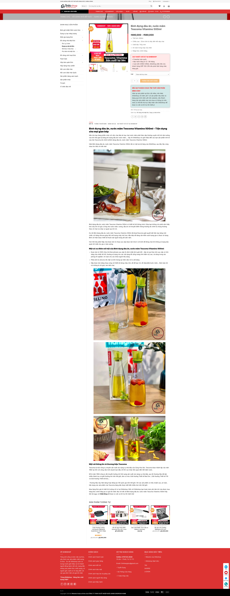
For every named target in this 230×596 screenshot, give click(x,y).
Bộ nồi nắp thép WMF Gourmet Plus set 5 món (119, 528)
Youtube (226, 574)
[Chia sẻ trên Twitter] (135, 116)
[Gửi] (151, 6)
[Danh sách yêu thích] (159, 6)
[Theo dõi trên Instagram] (65, 584)
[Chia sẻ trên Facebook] (132, 116)
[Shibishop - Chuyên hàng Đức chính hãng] (69, 6)
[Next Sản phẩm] (164, 16)
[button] (157, 1)
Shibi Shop (104, 494)
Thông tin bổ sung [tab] (100, 123)
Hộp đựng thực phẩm (67, 66)
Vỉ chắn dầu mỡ (65, 86)
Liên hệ (135, 11)
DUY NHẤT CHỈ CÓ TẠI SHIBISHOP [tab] (127, 123)
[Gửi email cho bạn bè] (138, 116)
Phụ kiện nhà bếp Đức (68, 51)
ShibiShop (136, 137)
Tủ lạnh (62, 83)
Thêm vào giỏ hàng (150, 81)
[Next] (125, 43)
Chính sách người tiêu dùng (97, 578)
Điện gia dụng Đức (66, 37)
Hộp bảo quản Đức (66, 62)
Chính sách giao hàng (95, 561)
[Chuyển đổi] (82, 30)
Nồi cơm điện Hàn (66, 69)
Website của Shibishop (153, 557)
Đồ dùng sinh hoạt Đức (68, 55)
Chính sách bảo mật (95, 569)
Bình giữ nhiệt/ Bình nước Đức (70, 30)
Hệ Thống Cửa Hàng (124, 572)
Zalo (226, 569)
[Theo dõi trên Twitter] (68, 584)
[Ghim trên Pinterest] (142, 116)
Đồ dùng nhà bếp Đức (82, 17)
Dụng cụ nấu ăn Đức (103, 17)
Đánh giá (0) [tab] (112, 123)
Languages (166, 1)
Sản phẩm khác (65, 80)
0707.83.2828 (127, 557)
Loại (132, 74)
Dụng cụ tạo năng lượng (68, 33)
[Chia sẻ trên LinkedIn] (145, 116)
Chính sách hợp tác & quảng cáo (99, 574)
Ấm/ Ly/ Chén (66, 43)
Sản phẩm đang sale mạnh (69, 76)
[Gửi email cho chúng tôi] (71, 584)
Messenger (226, 580)
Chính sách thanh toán (96, 557)
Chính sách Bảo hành (95, 582)
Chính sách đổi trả (94, 565)
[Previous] (92, 43)
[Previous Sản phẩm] (168, 16)
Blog (150, 1)
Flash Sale (63, 59)
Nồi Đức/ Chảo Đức (68, 49)
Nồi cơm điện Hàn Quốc (68, 73)
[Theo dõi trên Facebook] (61, 584)
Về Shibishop (109, 11)
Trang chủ (99, 11)
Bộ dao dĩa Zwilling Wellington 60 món (160, 528)
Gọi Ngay (226, 586)
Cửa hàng (119, 11)
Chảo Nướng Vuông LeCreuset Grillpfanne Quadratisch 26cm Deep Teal (98, 530)
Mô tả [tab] (91, 123)
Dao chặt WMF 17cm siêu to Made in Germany (139, 528)
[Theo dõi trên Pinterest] (74, 584)
